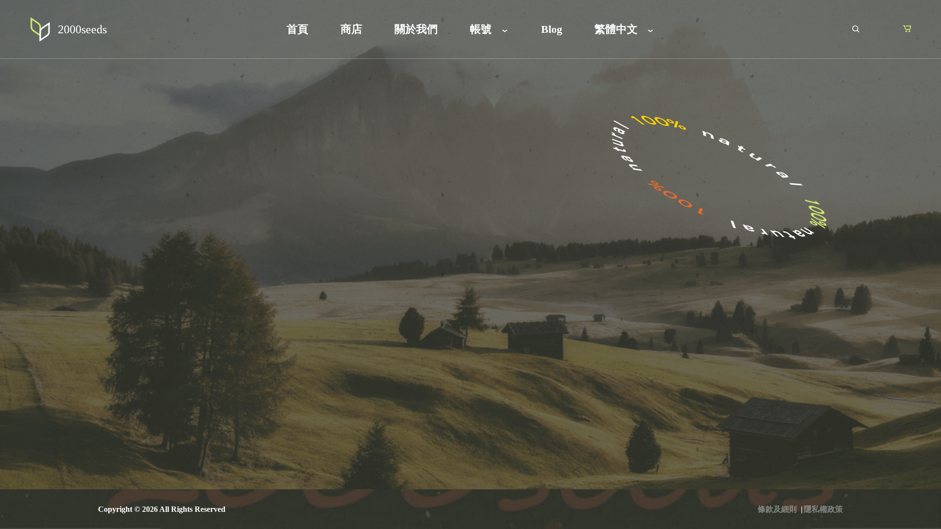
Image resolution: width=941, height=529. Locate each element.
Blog (551, 29)
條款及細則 (777, 509)
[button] (907, 28)
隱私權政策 (823, 509)
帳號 (481, 29)
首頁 (297, 29)
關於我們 (416, 29)
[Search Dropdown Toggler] (855, 29)
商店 (351, 29)
